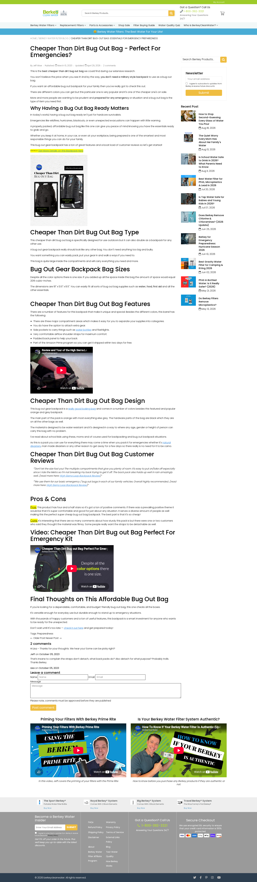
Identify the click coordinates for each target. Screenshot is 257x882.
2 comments (109, 65)
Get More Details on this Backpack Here (60, 150)
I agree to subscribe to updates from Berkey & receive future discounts (204, 84)
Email (92, 677)
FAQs (90, 822)
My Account (218, 2)
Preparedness (45, 633)
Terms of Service (115, 832)
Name (33, 677)
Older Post (39, 638)
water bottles (83, 330)
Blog (108, 846)
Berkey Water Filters (42, 25)
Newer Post (52, 638)
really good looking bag (82, 408)
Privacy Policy (52, 835)
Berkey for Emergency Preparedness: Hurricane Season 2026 (209, 243)
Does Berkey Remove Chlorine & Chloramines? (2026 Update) (211, 220)
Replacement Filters (72, 25)
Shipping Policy (96, 832)
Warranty (111, 822)
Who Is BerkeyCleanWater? (200, 25)
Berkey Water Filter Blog (54, 38)
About (91, 846)
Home (33, 38)
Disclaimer (93, 837)
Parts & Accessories (101, 25)
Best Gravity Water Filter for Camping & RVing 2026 (211, 265)
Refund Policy (95, 827)
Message (35, 681)
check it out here (73, 628)
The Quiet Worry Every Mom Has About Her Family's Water (210, 140)
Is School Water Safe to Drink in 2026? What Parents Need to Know (211, 162)
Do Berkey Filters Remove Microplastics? (208, 302)
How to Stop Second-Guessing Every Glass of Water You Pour (211, 119)
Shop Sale (124, 25)
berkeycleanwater (54, 877)
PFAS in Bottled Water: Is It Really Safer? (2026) (209, 283)
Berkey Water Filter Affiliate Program (95, 856)
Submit (71, 827)
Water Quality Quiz (169, 25)
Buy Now (47, 808)
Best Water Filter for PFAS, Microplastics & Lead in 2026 (210, 182)
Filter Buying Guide (144, 25)
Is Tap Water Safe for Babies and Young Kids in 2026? (211, 200)
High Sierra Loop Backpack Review (80, 475)
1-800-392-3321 (193, 11)
